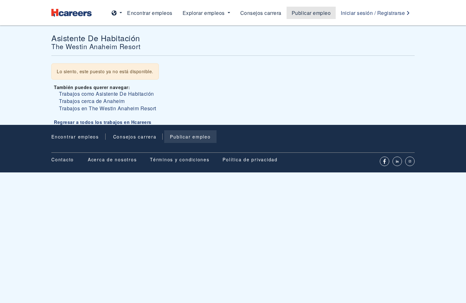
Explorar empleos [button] (204, 12)
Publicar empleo (311, 12)
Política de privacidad (250, 159)
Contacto (62, 159)
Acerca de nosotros (112, 159)
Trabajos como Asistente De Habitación (106, 93)
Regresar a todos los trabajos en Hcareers (103, 122)
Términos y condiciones (180, 159)
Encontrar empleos (149, 12)
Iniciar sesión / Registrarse (373, 12)
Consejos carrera (261, 12)
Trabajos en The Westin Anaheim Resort (107, 108)
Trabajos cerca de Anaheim (92, 101)
